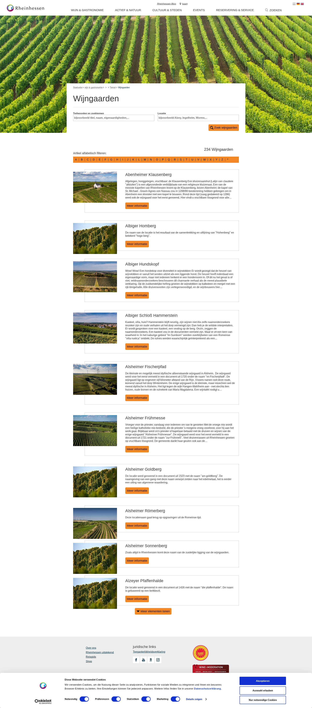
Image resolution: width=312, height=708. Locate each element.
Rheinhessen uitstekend (100, 652)
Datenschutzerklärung (207, 688)
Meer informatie (137, 205)
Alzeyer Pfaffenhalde (144, 580)
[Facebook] (136, 660)
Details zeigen (194, 699)
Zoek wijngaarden (225, 127)
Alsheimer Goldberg (143, 469)
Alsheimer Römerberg (145, 510)
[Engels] (302, 4)
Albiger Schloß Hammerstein (151, 315)
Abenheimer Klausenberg (148, 174)
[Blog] (151, 660)
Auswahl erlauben (263, 690)
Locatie (162, 113)
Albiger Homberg (140, 226)
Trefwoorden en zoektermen (88, 113)
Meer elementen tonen (155, 611)
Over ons (91, 647)
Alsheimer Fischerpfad (145, 366)
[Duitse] (298, 4)
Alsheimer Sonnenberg (146, 545)
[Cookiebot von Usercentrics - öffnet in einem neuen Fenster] (43, 701)
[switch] (116, 699)
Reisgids (91, 656)
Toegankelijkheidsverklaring (149, 651)
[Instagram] (158, 660)
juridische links (144, 647)
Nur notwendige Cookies (263, 700)
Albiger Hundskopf (142, 264)
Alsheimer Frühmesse (145, 418)
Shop (89, 661)
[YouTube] (143, 660)
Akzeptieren (263, 681)
